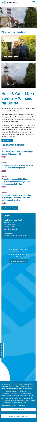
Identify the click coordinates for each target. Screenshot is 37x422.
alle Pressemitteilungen (9, 208)
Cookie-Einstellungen (2, 350)
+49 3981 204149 (9, 227)
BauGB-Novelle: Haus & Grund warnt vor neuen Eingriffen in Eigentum (17, 166)
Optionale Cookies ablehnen (18, 416)
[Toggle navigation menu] (33, 2)
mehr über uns (7, 140)
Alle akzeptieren (18, 409)
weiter (3, 157)
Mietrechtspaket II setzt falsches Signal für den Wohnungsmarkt (17, 152)
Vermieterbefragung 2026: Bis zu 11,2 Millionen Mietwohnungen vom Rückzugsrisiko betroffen (15, 181)
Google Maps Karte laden (18, 261)
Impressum (21, 405)
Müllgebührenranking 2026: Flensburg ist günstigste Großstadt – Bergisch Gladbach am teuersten (16, 197)
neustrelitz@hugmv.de (10, 229)
